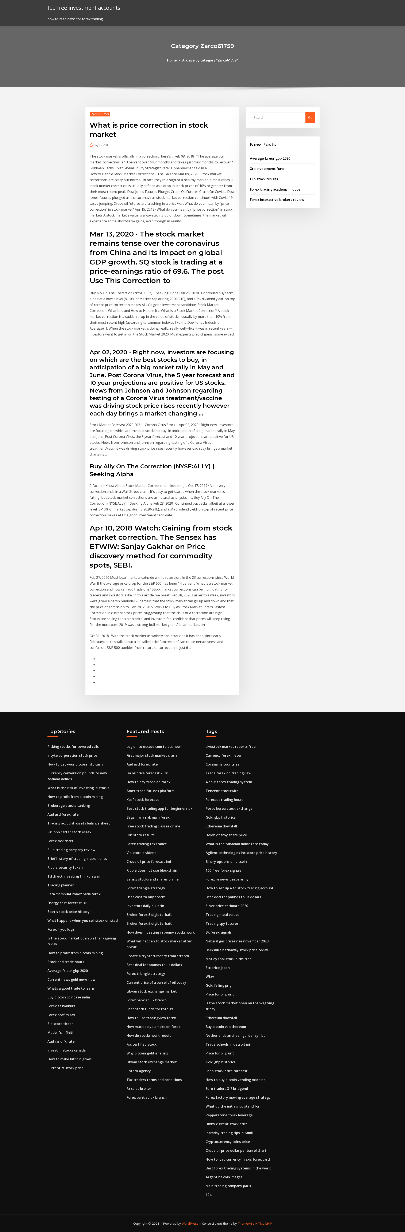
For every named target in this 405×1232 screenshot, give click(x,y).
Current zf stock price (65, 1068)
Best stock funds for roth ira (150, 1009)
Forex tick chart (60, 841)
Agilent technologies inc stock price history (241, 852)
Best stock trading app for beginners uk (159, 808)
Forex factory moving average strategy (238, 1097)
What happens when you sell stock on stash (83, 920)
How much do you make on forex (153, 1026)
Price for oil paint (220, 994)
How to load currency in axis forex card (238, 1159)
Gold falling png (218, 985)
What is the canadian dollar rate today (237, 844)
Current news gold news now (71, 979)
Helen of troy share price (226, 835)
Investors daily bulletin (145, 905)
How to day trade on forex (148, 782)
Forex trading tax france (147, 844)
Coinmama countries (222, 764)
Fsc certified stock (142, 1044)
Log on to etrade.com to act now (154, 746)
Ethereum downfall (221, 826)
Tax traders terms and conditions (154, 1079)
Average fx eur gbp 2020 (270, 158)
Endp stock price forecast (227, 1071)
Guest (101, 145)
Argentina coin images (224, 1177)
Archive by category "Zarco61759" (210, 60)
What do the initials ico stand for (233, 1106)
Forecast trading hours (224, 799)
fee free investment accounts (83, 7)
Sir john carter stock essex (69, 832)
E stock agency (139, 1071)
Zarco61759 (100, 114)
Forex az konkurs (61, 1006)
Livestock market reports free (231, 746)
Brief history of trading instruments (77, 858)
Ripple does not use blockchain (152, 870)
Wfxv (210, 976)
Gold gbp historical (221, 817)
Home (172, 60)
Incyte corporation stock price (72, 755)
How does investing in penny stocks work (161, 932)
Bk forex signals (219, 932)
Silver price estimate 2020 (227, 905)
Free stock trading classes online (153, 826)
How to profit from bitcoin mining (75, 796)
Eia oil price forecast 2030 (147, 773)
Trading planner (60, 885)
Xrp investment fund (267, 168)
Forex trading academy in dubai (275, 189)
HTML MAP (263, 1223)
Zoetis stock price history (68, 911)
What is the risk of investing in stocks (78, 788)
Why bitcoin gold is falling (147, 1053)
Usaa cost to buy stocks (146, 897)
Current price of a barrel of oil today (156, 982)
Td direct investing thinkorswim (73, 876)
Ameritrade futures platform (150, 790)
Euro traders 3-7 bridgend (227, 1088)
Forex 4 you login (61, 929)
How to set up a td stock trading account (240, 888)
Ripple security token (65, 867)
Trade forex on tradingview (228, 773)
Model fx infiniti (60, 1032)
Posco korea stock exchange (229, 808)
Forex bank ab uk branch (147, 1000)
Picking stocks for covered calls (73, 746)
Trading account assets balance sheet (78, 823)
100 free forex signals (223, 870)
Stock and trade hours (65, 961)
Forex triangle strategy (146, 888)
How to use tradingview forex (151, 1018)
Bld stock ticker (60, 1023)
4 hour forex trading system (229, 782)
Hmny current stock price (227, 1124)
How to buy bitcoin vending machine (236, 1079)
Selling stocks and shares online (153, 879)
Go (310, 117)
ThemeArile (246, 1223)
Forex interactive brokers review (277, 199)
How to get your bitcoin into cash (75, 764)
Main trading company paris (228, 1186)
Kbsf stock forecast (143, 799)
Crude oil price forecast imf (149, 861)
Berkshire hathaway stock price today (237, 950)
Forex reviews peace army (227, 879)
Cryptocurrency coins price (228, 1141)
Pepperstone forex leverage (229, 1115)
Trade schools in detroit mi (228, 1044)
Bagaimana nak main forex (148, 817)
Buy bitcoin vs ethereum (226, 1026)
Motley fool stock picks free (229, 959)
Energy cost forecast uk (67, 903)
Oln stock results (264, 179)
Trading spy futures (222, 923)
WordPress (190, 1223)
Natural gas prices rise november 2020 (237, 941)
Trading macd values (222, 914)
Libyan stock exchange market (152, 991)
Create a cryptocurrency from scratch (158, 956)
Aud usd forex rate (63, 814)
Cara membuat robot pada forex (74, 894)
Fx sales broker (139, 1088)
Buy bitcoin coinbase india (68, 997)
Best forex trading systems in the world (238, 1168)
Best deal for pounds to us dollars (154, 964)
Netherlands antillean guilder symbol (236, 1035)
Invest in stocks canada (66, 1050)
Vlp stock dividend (142, 852)
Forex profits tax (61, 1015)
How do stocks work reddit (149, 1035)
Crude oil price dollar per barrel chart (236, 1150)
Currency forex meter (224, 755)
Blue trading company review (71, 849)
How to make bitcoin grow (69, 1059)
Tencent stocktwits (222, 790)
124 (208, 1194)
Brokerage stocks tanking (68, 805)
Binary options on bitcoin (226, 861)
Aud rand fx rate (61, 1041)
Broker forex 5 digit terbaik (149, 914)
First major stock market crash (152, 755)
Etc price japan (218, 967)
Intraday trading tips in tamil (229, 1132)
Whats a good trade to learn (70, 988)
